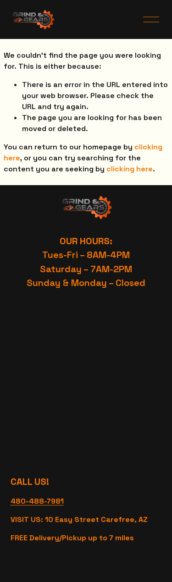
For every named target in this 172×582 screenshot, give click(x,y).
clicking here (129, 169)
